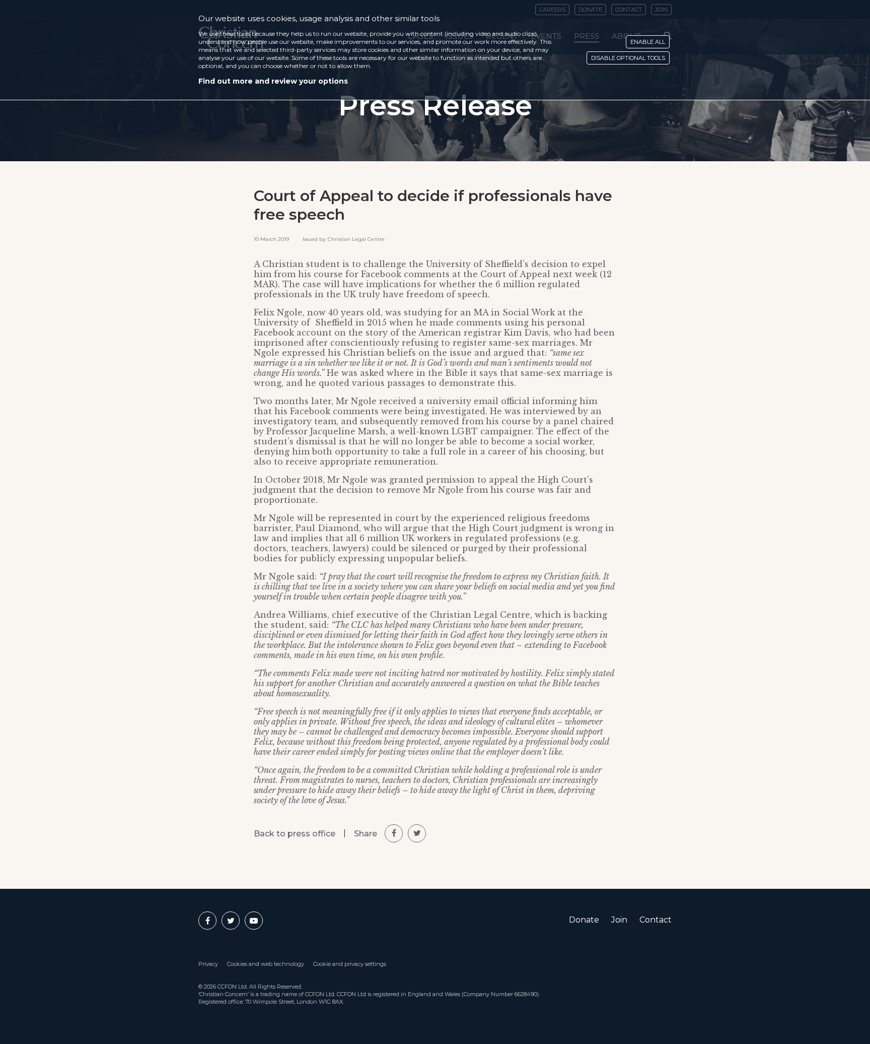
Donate (584, 920)
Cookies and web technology (265, 963)
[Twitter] (231, 920)
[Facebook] (207, 920)
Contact (655, 920)
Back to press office (294, 833)
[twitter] (417, 833)
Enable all (647, 41)
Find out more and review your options (273, 81)
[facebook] (394, 833)
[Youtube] (254, 920)
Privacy (208, 963)
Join (619, 920)
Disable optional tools (628, 57)
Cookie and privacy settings (349, 963)
